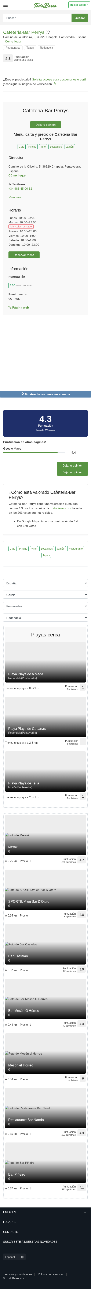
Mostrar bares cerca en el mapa (47, 394)
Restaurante (13, 47)
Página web (20, 307)
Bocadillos (56, 146)
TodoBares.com (60, 508)
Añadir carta (14, 197)
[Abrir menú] (4, 3)
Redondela (46, 47)
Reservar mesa (24, 255)
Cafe (21, 146)
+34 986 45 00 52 (20, 188)
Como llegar (13, 41)
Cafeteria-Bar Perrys (24, 32)
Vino (43, 146)
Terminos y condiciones (17, 1274)
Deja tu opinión (46, 124)
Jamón (70, 146)
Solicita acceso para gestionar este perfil (59, 79)
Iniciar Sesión (79, 4)
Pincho (32, 146)
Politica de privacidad (51, 1274)
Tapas (30, 47)
